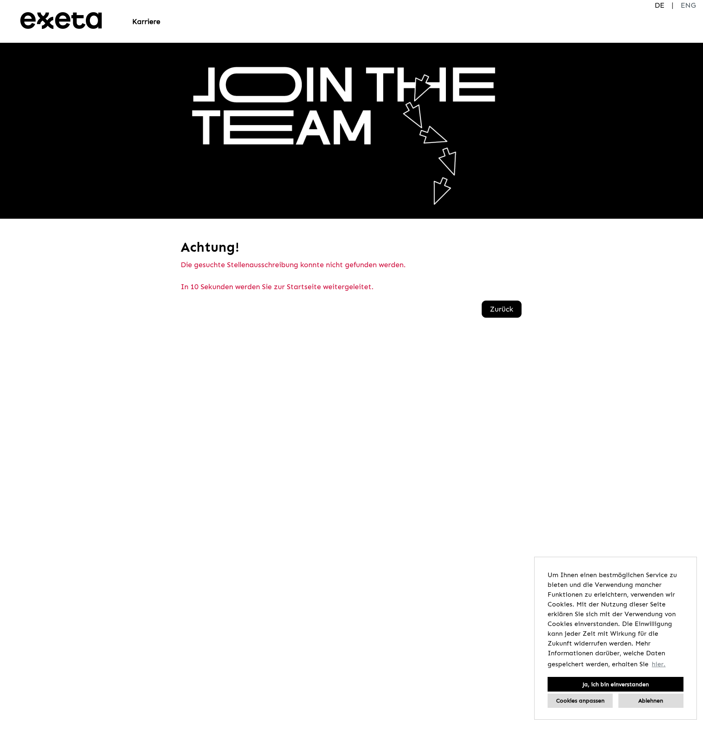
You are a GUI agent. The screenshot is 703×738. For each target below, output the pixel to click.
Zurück (501, 309)
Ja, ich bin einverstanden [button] (616, 684)
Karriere (146, 21)
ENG (688, 5)
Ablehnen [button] (650, 700)
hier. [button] (659, 664)
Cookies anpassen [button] (580, 700)
